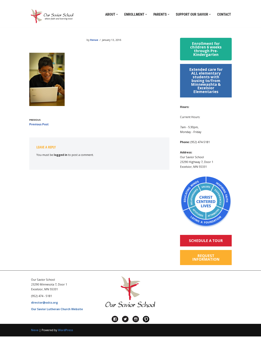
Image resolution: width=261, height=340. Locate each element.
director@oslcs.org (44, 302)
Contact (224, 14)
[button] (117, 14)
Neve (35, 330)
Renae (94, 40)
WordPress (65, 330)
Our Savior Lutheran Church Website (57, 309)
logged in (60, 155)
